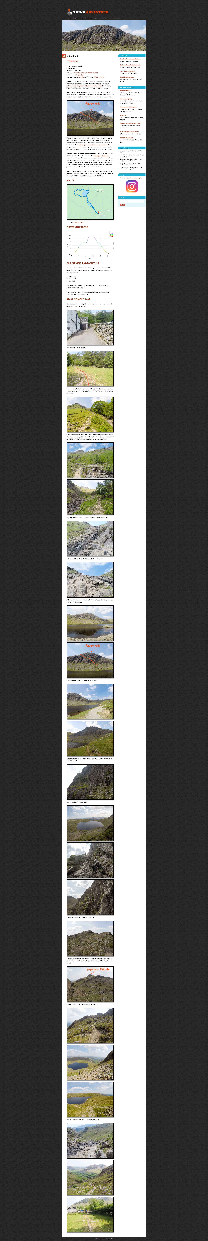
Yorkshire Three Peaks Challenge (130, 59)
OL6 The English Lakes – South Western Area (84, 73)
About (69, 18)
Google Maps (80, 75)
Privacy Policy (109, 1239)
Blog (95, 18)
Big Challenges (78, 18)
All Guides (88, 18)
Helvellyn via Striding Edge (75, 86)
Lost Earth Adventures (105, 18)
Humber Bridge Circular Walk (129, 132)
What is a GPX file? (99, 77)
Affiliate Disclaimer (99, 1239)
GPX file (81, 77)
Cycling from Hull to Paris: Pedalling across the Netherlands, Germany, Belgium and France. (131, 168)
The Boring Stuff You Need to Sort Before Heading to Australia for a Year (130, 164)
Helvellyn (97, 156)
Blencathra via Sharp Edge (94, 86)
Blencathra (105, 156)
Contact (116, 18)
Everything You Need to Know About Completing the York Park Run (131, 155)
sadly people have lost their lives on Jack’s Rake (93, 145)
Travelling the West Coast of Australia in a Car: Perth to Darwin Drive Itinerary (131, 159)
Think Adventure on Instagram (134, 178)
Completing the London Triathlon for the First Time (131, 151)
